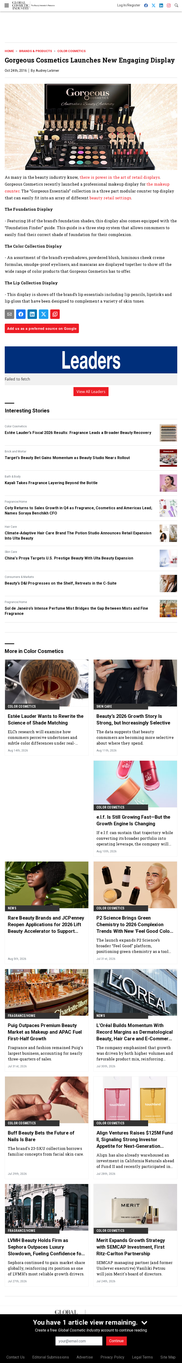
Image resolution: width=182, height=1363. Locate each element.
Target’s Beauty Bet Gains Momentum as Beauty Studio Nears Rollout (67, 458)
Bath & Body (13, 476)
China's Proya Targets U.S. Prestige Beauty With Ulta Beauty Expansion (69, 558)
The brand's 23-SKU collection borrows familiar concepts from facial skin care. (46, 1151)
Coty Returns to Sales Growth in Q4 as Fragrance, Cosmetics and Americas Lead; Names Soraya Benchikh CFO (78, 510)
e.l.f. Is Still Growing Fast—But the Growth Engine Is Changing (133, 820)
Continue (116, 1341)
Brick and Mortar (15, 451)
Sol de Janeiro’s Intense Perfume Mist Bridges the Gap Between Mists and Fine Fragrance (76, 611)
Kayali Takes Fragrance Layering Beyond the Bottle (51, 483)
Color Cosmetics (71, 51)
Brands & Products (35, 51)
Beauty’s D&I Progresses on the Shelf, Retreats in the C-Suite (61, 583)
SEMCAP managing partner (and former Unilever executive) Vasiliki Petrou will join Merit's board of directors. (134, 1268)
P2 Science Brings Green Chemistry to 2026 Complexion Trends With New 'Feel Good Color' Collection (134, 924)
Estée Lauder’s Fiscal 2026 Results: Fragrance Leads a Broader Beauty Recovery (78, 432)
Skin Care (11, 552)
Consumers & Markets (19, 577)
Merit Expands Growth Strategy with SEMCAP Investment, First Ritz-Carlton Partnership (130, 1247)
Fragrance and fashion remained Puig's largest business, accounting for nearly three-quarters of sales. (45, 1053)
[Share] (21, 314)
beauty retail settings (110, 197)
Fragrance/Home (16, 501)
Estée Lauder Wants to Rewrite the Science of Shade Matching (45, 719)
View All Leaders (91, 391)
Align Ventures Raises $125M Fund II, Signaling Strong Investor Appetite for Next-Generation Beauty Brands (134, 1139)
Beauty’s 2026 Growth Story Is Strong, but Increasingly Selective (133, 719)
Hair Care (11, 526)
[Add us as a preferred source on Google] (55, 314)
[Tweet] (43, 314)
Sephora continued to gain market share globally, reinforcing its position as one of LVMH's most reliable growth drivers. (46, 1268)
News (12, 908)
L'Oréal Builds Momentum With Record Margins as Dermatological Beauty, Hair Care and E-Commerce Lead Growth (135, 1032)
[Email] (9, 314)
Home (9, 51)
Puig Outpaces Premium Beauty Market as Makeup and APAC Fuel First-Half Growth (45, 1032)
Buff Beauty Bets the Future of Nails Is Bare (41, 1136)
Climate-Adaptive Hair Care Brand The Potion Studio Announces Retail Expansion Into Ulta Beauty (78, 536)
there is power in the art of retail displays (120, 177)
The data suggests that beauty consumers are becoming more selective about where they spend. (135, 737)
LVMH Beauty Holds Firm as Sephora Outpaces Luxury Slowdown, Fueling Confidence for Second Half (45, 1247)
